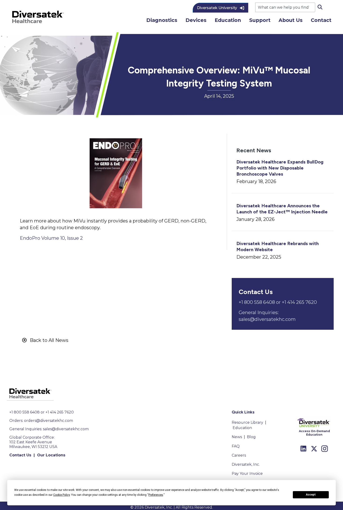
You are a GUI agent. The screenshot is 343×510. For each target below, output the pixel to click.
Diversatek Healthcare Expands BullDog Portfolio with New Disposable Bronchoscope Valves (279, 168)
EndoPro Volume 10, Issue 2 (51, 238)
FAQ (236, 446)
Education (242, 428)
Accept (311, 494)
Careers (239, 455)
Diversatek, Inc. (246, 464)
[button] (220, 8)
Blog (251, 437)
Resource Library (247, 422)
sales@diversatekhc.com (66, 429)
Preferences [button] (155, 494)
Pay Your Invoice (247, 473)
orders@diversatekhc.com (48, 420)
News (237, 437)
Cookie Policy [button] (61, 494)
